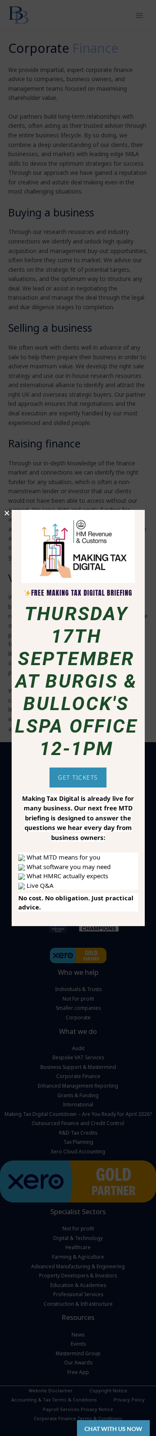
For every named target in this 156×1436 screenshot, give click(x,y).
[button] (7, 513)
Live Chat (113, 1428)
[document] (78, 718)
